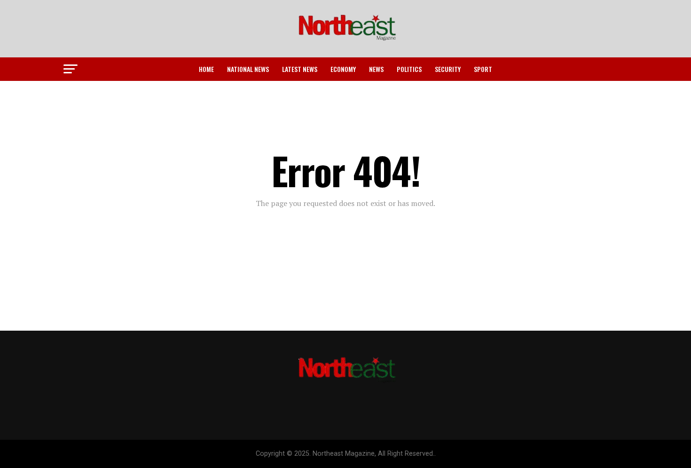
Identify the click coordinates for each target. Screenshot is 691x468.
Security (448, 69)
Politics (409, 69)
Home (206, 69)
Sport (483, 69)
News (376, 69)
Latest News (299, 69)
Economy (343, 69)
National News (248, 69)
